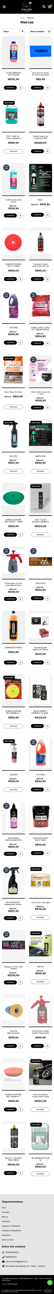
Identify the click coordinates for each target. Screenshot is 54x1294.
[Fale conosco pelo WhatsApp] (50, 1282)
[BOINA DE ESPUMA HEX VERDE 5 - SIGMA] (20, 535)
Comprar (10, 87)
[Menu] (4, 6)
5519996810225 (12, 1252)
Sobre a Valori (8, 1240)
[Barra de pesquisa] (44, 6)
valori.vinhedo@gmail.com (16, 1261)
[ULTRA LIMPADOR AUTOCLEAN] (20, 88)
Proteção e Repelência (11, 1230)
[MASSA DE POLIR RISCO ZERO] (47, 853)
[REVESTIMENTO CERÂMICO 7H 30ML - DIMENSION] (47, 726)
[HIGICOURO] (47, 598)
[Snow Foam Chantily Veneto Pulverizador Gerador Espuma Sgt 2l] (47, 1046)
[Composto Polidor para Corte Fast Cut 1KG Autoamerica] (47, 279)
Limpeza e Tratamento (11, 1226)
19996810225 (11, 1257)
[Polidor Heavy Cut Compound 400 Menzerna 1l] (47, 151)
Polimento (6, 1221)
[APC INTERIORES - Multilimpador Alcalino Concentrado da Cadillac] (20, 918)
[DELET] (47, 215)
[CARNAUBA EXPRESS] (20, 662)
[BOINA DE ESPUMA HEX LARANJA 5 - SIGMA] (20, 1109)
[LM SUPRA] (20, 343)
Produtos (5, 1212)
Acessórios (6, 1235)
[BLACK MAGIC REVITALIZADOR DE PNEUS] (20, 854)
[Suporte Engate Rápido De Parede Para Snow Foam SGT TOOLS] (47, 662)
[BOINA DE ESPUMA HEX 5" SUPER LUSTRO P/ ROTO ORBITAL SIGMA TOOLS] (20, 279)
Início (22, 18)
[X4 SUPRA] (47, 790)
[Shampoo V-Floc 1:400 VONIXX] (20, 982)
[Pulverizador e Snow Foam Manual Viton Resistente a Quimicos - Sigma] (20, 599)
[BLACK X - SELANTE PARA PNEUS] (20, 1173)
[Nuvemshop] (10, 1284)
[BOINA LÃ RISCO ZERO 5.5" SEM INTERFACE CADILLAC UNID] (47, 343)
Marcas (5, 1217)
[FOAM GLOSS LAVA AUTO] (20, 216)
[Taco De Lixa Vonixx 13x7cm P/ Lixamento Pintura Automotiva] (47, 88)
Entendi (48, 1291)
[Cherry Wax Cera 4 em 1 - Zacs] (47, 408)
